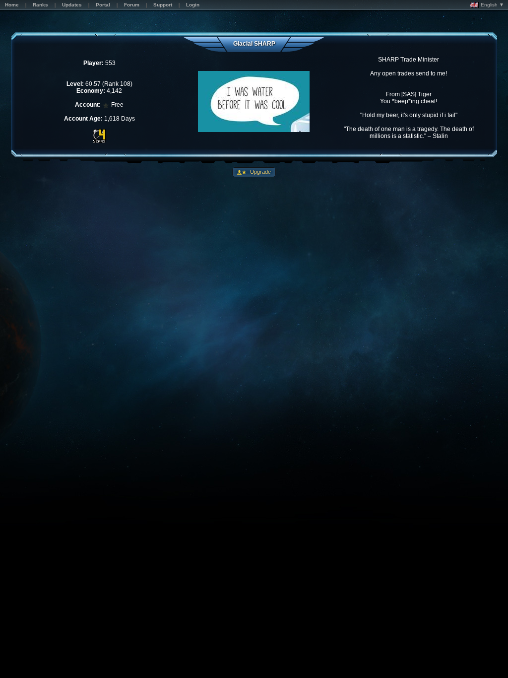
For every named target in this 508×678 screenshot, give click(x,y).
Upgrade (260, 172)
